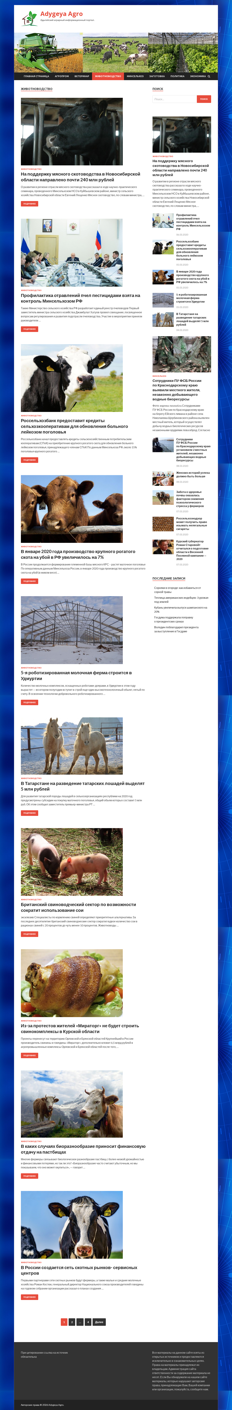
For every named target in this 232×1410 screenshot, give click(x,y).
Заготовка (157, 76)
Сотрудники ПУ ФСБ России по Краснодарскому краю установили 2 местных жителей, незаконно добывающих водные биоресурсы (193, 450)
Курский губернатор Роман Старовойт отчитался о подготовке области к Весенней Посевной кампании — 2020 (192, 550)
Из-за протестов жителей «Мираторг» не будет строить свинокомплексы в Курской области (80, 1028)
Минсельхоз (135, 76)
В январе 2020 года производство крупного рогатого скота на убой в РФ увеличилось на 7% (78, 554)
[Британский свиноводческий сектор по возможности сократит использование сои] (83, 863)
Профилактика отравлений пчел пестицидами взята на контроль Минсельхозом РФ (80, 298)
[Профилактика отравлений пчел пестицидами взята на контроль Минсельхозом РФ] (83, 254)
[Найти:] (182, 99)
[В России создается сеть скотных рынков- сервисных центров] (83, 1226)
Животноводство (108, 76)
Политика (177, 76)
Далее (99, 1322)
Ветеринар (82, 76)
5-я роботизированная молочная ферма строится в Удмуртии (191, 298)
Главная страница (36, 76)
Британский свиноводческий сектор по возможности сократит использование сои (78, 907)
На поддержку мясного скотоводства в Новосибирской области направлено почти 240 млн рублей (80, 176)
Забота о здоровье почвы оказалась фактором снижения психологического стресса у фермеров (190, 499)
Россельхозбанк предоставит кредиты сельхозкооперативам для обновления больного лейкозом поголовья (74, 426)
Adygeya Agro (61, 14)
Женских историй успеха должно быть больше (193, 474)
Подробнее (29, 204)
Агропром (62, 76)
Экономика (198, 76)
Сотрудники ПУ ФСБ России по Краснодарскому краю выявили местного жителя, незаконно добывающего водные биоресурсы (177, 389)
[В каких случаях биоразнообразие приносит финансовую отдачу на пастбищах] (83, 1105)
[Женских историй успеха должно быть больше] (163, 484)
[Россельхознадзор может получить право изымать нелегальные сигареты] (163, 530)
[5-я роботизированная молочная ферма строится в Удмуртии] (83, 631)
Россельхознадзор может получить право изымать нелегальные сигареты (191, 523)
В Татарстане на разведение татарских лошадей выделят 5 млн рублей (192, 319)
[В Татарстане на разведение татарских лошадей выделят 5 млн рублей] (83, 747)
